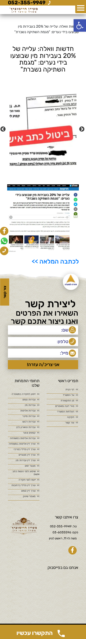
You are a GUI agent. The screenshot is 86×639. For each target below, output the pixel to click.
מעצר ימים (30, 465)
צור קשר (69, 422)
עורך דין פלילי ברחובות (23, 485)
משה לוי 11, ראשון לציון (63, 538)
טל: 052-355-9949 (63, 526)
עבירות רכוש (29, 421)
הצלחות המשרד (65, 411)
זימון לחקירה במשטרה (24, 394)
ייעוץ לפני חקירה (27, 479)
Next (3, 128)
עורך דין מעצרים (27, 454)
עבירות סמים (29, 399)
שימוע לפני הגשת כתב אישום (25, 473)
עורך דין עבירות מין (26, 460)
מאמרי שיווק (29, 496)
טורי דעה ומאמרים (64, 406)
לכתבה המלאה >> (55, 261)
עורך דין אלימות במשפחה (22, 443)
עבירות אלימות (28, 410)
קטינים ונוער (29, 432)
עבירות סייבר (29, 416)
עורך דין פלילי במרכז (25, 449)
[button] (80, 25)
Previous (82, 128)
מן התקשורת (67, 400)
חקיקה (70, 417)
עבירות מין (30, 405)
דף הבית (69, 389)
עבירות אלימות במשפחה (23, 438)
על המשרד (68, 395)
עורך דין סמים (28, 490)
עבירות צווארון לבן (26, 427)
